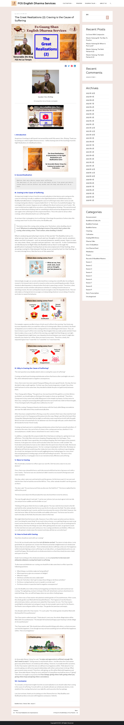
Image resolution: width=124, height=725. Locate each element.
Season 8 (89, 286)
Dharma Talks (90, 3)
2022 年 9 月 (90, 97)
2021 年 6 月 (90, 148)
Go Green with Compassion (95, 34)
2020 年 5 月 (90, 193)
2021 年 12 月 (90, 128)
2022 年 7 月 (90, 104)
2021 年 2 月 (90, 162)
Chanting (89, 231)
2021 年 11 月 (90, 131)
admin (18, 13)
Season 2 (89, 265)
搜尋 (87, 14)
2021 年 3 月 (90, 159)
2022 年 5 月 (90, 110)
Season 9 (89, 290)
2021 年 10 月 (90, 135)
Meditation (89, 252)
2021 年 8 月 (90, 142)
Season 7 (89, 283)
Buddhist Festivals (92, 224)
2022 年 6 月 (90, 107)
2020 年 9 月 (90, 180)
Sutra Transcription (92, 293)
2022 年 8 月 (90, 100)
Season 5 (33, 703)
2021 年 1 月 (90, 166)
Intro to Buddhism (92, 245)
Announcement (91, 217)
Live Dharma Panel (92, 248)
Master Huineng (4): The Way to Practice (96, 39)
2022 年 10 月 (90, 93)
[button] (110, 3)
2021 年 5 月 (90, 152)
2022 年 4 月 (90, 114)
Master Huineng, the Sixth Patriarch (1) (95, 56)
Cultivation (67, 3)
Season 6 (89, 279)
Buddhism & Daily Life (93, 220)
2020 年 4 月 (90, 197)
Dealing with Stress (92, 238)
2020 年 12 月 (90, 169)
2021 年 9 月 (90, 138)
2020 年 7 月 (90, 186)
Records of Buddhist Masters (96, 258)
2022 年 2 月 (90, 121)
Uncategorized (91, 296)
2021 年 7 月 (90, 145)
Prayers (79, 3)
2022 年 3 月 (90, 117)
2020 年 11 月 (90, 173)
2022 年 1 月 (90, 124)
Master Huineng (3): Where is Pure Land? (96, 45)
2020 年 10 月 (90, 176)
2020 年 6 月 (90, 190)
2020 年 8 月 (90, 183)
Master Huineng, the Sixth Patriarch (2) (95, 50)
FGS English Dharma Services (37, 3)
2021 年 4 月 (90, 155)
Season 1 (89, 262)
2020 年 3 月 (90, 200)
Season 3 (89, 269)
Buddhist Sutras (19, 703)
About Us (103, 3)
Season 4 (89, 272)
